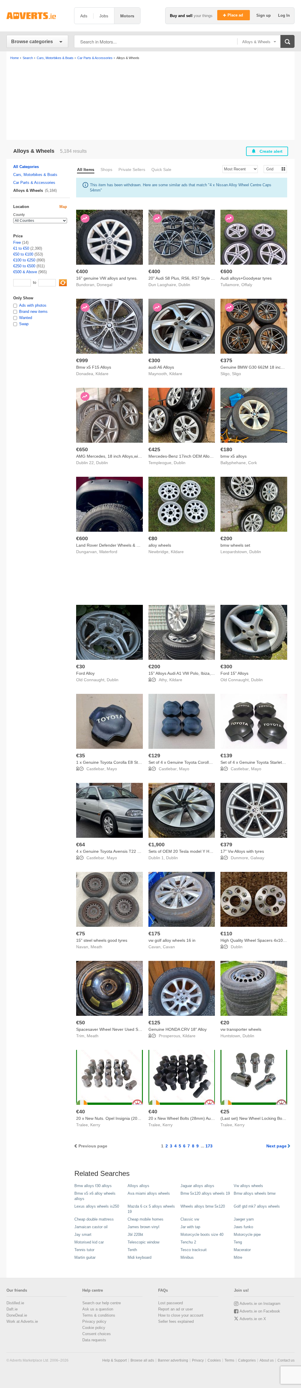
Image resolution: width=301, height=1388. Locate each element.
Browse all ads (142, 1360)
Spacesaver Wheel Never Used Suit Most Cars (119, 1029)
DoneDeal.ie (16, 1315)
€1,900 (156, 844)
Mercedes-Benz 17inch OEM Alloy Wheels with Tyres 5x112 (203, 456)
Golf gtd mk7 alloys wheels (257, 1206)
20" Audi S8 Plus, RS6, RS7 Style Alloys (185, 278)
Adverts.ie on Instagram (260, 1303)
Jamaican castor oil (91, 1227)
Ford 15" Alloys (234, 673)
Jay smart (82, 1234)
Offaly (246, 284)
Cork (252, 462)
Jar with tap (190, 1227)
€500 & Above (25, 272)
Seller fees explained (176, 1321)
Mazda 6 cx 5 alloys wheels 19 (151, 1209)
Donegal (104, 284)
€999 (82, 360)
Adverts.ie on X (253, 1319)
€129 (154, 755)
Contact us (286, 1360)
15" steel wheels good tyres (101, 940)
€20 (224, 1023)
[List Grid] (273, 169)
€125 (154, 1023)
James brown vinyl (143, 1227)
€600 (226, 271)
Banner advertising (173, 1360)
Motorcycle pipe (247, 1234)
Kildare (102, 373)
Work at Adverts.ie (22, 1321)
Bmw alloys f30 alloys (93, 1186)
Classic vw (189, 1219)
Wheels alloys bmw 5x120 (202, 1206)
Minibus (187, 1257)
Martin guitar (85, 1257)
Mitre (238, 1257)
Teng (238, 1242)
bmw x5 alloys (233, 456)
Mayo (112, 768)
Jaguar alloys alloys (197, 1186)
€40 (80, 1112)
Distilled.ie (15, 1303)
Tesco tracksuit (193, 1250)
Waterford (108, 551)
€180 (226, 449)
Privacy (198, 1360)
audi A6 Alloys (161, 367)
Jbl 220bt (135, 1234)
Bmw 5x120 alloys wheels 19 (205, 1193)
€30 (80, 666)
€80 (152, 538)
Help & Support (114, 1360)
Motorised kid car (89, 1242)
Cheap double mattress (94, 1219)
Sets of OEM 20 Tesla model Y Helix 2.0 (185, 851)
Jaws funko (243, 1227)
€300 (154, 360)
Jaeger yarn (244, 1219)
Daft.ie (12, 1309)
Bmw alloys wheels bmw (254, 1193)
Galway (257, 857)
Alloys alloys (138, 1186)
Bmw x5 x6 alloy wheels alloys (95, 1196)
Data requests (94, 1340)
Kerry (95, 1124)
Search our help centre (101, 1303)
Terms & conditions (98, 1315)
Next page (276, 1146)
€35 (80, 755)
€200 (226, 538)
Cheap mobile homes (145, 1219)
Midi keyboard (139, 1257)
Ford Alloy (85, 673)
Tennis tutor (84, 1250)
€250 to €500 (24, 266)
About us (267, 1360)
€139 (226, 755)
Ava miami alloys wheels (149, 1193)
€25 (224, 1112)
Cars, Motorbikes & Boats (35, 174)
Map (63, 207)
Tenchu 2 (188, 1242)
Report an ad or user (175, 1309)
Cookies (214, 1360)
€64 (80, 844)
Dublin (184, 284)
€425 (154, 449)
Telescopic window (143, 1242)
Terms (229, 1360)
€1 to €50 (21, 248)
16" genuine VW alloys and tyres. (107, 278)
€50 (80, 1023)
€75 (80, 933)
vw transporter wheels (240, 1029)
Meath (96, 946)
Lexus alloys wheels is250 (96, 1206)
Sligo (236, 373)
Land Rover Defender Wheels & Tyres (111, 545)
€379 (226, 844)
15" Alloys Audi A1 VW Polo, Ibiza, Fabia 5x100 (191, 673)
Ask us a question (97, 1309)
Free (17, 242)
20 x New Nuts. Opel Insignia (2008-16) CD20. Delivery (127, 1118)
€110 (226, 933)
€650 (82, 449)
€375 (226, 360)
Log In (284, 15)
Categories (247, 1360)
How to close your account (180, 1315)
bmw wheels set (235, 545)
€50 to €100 (23, 254)
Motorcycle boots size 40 (201, 1234)
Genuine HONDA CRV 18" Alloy (177, 1029)
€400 (82, 271)
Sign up (264, 15)
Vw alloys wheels (248, 1186)
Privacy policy (94, 1321)
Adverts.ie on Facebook (260, 1311)
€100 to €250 (24, 260)
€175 (154, 933)
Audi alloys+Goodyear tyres (246, 278)
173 (209, 1146)
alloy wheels (159, 545)
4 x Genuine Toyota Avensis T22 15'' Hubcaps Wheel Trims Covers (138, 851)
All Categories (26, 167)
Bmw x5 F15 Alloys (93, 367)
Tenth (132, 1250)
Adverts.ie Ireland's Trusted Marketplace (37, 16)
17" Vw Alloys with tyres (242, 851)
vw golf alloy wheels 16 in (171, 940)
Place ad (236, 15)
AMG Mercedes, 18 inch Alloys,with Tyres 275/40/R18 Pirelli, (132, 456)
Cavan (169, 946)
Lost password (170, 1303)
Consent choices (96, 1334)
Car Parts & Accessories (34, 182)
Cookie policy (93, 1327)
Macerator (242, 1250)
